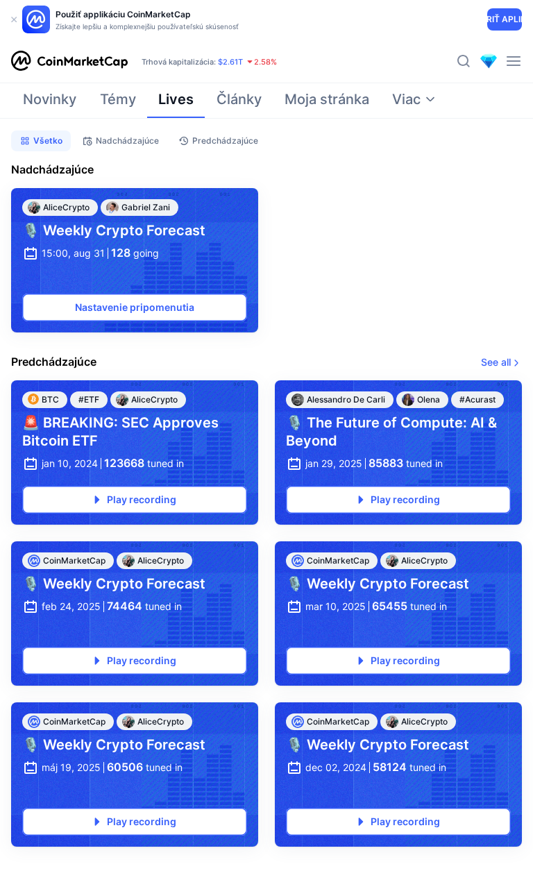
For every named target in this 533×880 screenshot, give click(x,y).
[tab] (49, 103)
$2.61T (230, 62)
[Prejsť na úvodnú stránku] (69, 61)
